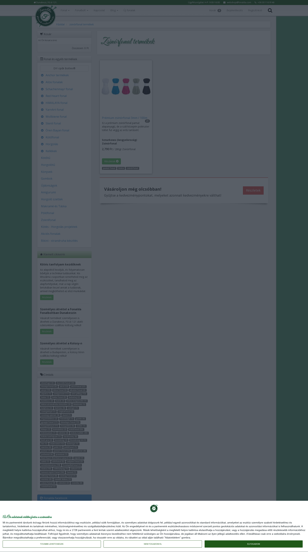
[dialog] (154, 526)
